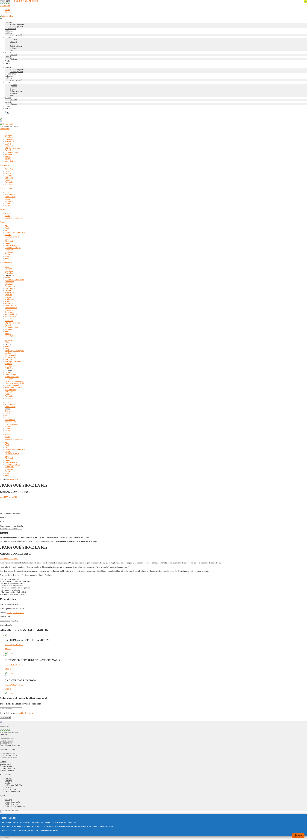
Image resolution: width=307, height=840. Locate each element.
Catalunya (8, 353)
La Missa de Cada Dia (13, 785)
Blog (11, 50)
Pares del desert (11, 308)
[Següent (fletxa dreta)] (3, 839)
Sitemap (3, 762)
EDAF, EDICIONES (15, 613)
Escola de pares (11, 195)
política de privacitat (26, 713)
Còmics (8, 417)
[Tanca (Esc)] (8, 837)
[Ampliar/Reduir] (1, 837)
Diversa (8, 290)
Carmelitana (9, 282)
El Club (12, 44)
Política (7, 180)
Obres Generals (11, 306)
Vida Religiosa (10, 316)
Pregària (8, 310)
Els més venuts (10, 29)
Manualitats (9, 250)
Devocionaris (10, 288)
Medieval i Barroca (12, 377)
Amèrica (8, 346)
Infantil (7, 199)
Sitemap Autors (6, 766)
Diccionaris (9, 241)
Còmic (7, 192)
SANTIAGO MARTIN (9, 497)
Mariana (8, 297)
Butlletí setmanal (16, 46)
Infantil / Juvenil (6, 188)
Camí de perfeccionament (14, 280)
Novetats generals (16, 26)
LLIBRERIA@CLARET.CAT (26, 1)
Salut (7, 258)
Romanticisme (10, 390)
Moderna (8, 366)
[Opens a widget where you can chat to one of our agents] (298, 836)
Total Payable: (5, 528)
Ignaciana (8, 295)
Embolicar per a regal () (11, 526)
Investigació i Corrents (13, 361)
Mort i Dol (9, 146)
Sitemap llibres (5, 764)
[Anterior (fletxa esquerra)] (1, 839)
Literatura (8, 176)
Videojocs (8, 205)
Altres (2, 222)
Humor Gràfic (10, 197)
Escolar (3, 209)
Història (8, 173)
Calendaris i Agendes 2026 (15, 232)
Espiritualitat (4, 129)
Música (7, 216)
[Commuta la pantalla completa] (3, 837)
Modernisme (9, 379)
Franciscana (9, 293)
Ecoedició (13, 55)
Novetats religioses (17, 24)
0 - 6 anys (8, 411)
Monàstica (9, 303)
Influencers (9, 201)
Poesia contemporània (13, 385)
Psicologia (9, 182)
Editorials (8, 263)
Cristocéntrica (10, 286)
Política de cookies (12, 804)
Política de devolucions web (15, 806)
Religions (8, 154)
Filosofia (8, 171)
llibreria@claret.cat (12, 745)
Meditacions (9, 299)
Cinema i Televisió (12, 237)
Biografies (9, 169)
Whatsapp (13, 59)
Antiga (7, 349)
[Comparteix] (6, 837)
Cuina (7, 239)
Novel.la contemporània (14, 381)
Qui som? (13, 39)
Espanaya (8, 359)
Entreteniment (10, 420)
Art (6, 230)
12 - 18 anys (9, 413)
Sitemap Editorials (7, 770)
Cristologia (9, 137)
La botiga (13, 42)
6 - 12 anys (9, 415)
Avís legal (8, 800)
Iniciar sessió (5, 6)
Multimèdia (9, 252)
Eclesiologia (9, 139)
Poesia (7, 254)
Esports (7, 243)
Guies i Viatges (10, 374)
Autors (2, 263)
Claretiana (8, 284)
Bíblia (7, 133)
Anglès (7, 228)
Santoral (8, 157)
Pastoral (8, 150)
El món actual (10, 357)
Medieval (8, 364)
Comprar (4, 533)
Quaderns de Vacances (13, 218)
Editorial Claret (10, 789)
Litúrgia (8, 144)
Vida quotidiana (11, 314)
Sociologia (9, 184)
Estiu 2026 (9, 31)
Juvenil (7, 203)
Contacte (8, 57)
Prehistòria (9, 368)
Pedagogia (9, 178)
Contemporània (10, 355)
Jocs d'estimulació (11, 424)
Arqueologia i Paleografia (14, 351)
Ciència (8, 235)
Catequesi (8, 135)
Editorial (8, 52)
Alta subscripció (16, 35)
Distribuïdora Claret (12, 792)
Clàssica (8, 372)
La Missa (8, 33)
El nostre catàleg (8, 124)
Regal (7, 256)
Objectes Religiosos (12, 148)
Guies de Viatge (11, 245)
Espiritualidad (13, 479)
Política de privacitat (12, 802)
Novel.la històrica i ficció (14, 383)
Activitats (13, 48)
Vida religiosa (10, 161)
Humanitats (4, 165)
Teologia (8, 159)
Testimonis (9, 312)
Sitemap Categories (7, 768)
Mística (7, 301)
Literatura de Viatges (13, 248)
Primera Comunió (11, 152)
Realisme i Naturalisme (13, 387)
